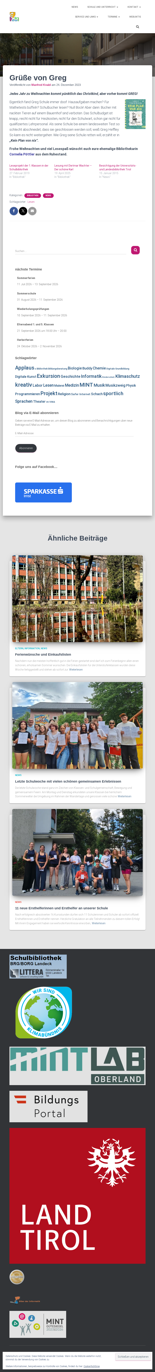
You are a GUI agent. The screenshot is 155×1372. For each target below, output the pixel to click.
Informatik (91, 376)
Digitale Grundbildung (117, 368)
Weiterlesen (76, 669)
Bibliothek (32, 195)
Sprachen (24, 401)
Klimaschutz (127, 376)
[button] (117, 7)
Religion (64, 394)
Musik (99, 385)
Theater (39, 401)
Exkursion (48, 376)
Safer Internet (80, 394)
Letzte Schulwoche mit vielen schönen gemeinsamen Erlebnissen (68, 781)
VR (47, 402)
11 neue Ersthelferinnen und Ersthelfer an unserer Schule (61, 908)
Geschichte (70, 376)
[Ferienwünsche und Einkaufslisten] (77, 598)
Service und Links (85, 16)
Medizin (72, 385)
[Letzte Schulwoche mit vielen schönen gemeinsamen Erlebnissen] (77, 725)
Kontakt (133, 7)
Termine (113, 16)
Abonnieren (26, 448)
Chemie (99, 368)
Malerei (59, 385)
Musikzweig (115, 385)
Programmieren (27, 394)
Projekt (48, 393)
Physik (131, 385)
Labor (38, 385)
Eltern (19, 648)
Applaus (24, 368)
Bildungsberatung (57, 368)
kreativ (23, 385)
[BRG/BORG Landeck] (14, 16)
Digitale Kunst (25, 377)
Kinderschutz (108, 377)
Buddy (87, 368)
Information (32, 648)
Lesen (31, 201)
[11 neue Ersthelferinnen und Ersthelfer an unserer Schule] (77, 852)
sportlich (113, 393)
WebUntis (135, 16)
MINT (86, 385)
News (75, 7)
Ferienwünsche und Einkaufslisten (43, 654)
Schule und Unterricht (101, 7)
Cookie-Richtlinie (92, 1366)
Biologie (75, 368)
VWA (52, 401)
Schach (97, 394)
